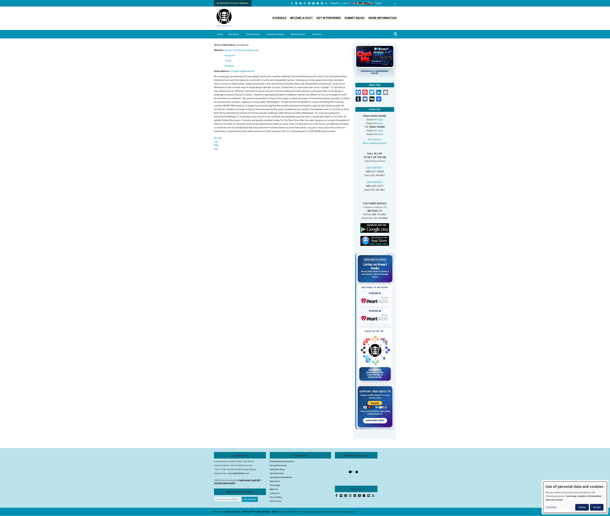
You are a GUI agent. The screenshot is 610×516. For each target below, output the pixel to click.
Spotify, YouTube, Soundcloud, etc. (241, 50)
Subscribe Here (375, 420)
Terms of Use (275, 501)
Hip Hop (218, 138)
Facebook (229, 66)
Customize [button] (551, 507)
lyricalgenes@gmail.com (242, 71)
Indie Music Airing (275, 34)
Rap (216, 149)
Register (335, 3)
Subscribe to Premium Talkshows (233, 3)
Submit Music (354, 18)
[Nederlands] (354, 3)
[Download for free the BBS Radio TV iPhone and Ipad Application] (374, 240)
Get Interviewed (328, 18)
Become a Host (301, 18)
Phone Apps (275, 485)
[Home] (224, 18)
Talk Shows (233, 34)
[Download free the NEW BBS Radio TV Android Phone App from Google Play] (374, 227)
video (380, 130)
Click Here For (374, 139)
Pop (216, 141)
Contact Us (275, 493)
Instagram (229, 55)
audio (380, 119)
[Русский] (368, 3)
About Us (274, 489)
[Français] (357, 3)
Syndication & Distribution (281, 477)
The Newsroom (253, 34)
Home (220, 34)
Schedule (279, 18)
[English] (351, 3)
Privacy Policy (276, 497)
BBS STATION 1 (375, 167)
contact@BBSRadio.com (238, 473)
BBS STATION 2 (375, 182)
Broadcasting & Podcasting (282, 461)
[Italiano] (363, 3)
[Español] (371, 3)
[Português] (366, 3)
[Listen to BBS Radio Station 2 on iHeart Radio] (375, 317)
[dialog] (575, 497)
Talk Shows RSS (298, 34)
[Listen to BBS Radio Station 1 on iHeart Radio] (375, 300)
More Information (382, 18)
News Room (275, 481)
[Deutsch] (360, 3)
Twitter (228, 60)
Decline (582, 507)
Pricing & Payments (278, 465)
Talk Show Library (277, 469)
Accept (596, 507)
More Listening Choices (374, 143)
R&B (216, 145)
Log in (345, 3)
